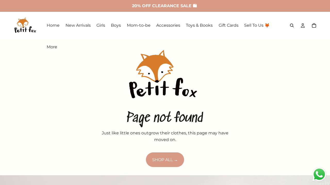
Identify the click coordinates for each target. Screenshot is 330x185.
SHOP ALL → (165, 159)
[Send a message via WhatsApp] (319, 174)
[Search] (292, 25)
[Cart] (314, 25)
